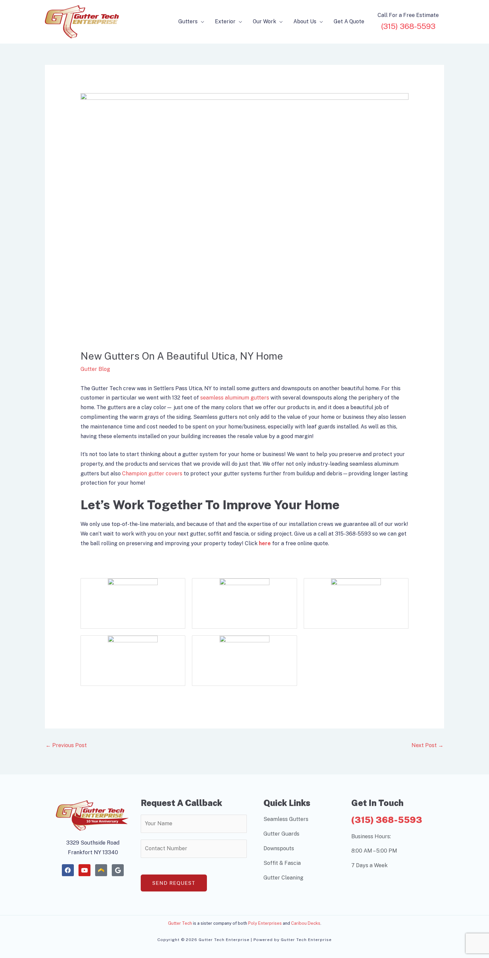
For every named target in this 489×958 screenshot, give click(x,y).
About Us (304, 21)
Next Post (427, 745)
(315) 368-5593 (386, 820)
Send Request (173, 883)
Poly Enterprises (265, 923)
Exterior (225, 21)
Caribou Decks (305, 923)
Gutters (188, 21)
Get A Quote (349, 21)
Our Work (264, 21)
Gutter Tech (180, 923)
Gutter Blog (95, 369)
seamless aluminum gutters (234, 398)
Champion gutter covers (152, 473)
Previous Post (66, 745)
